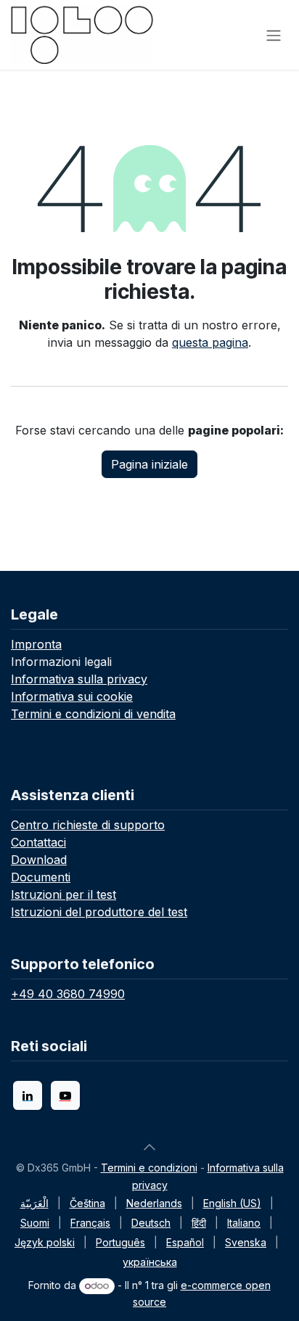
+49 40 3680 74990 (68, 994)
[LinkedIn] (27, 1095)
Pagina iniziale (149, 464)
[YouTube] (65, 1095)
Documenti (40, 877)
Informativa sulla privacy (79, 679)
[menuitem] (34, 1203)
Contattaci (38, 842)
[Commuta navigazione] (273, 35)
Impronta (36, 644)
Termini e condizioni (149, 1167)
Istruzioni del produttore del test (99, 912)
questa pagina (210, 342)
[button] (149, 1146)
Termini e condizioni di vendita (93, 714)
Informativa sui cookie (72, 696)
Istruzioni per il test (63, 894)
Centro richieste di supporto (88, 825)
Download (39, 859)
